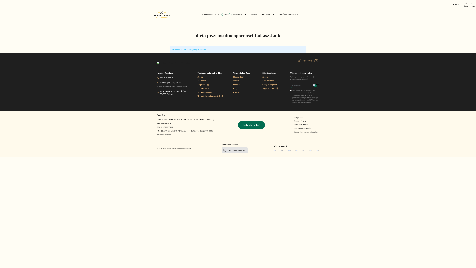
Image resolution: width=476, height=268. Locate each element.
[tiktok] (299, 60)
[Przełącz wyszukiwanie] (466, 4)
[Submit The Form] (315, 85)
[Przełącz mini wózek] (472, 4)
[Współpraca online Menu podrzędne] (219, 14)
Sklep (226, 14)
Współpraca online (209, 14)
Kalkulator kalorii (251, 125)
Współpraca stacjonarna (288, 14)
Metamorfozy (238, 14)
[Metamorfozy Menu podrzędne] (246, 14)
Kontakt (456, 4)
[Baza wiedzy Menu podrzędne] (274, 14)
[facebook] (304, 60)
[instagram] (310, 60)
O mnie (254, 14)
